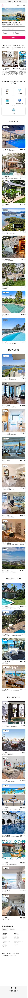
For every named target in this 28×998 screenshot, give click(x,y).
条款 (15, 991)
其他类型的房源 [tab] (5, 929)
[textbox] (7, 33)
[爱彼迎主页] (3, 5)
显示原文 (19, 1)
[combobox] (13, 29)
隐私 (12, 991)
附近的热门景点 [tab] (13, 929)
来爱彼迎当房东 (21, 5)
